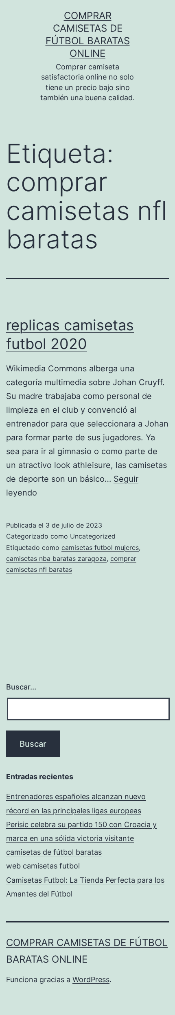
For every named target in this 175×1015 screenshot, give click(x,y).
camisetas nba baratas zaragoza (56, 558)
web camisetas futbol (43, 866)
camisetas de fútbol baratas (54, 852)
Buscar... (21, 687)
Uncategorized (93, 536)
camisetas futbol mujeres (100, 547)
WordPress (90, 979)
